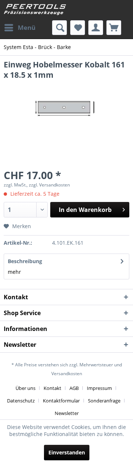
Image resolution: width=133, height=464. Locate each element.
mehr (14, 271)
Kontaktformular (61, 400)
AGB (74, 388)
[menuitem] (19, 27)
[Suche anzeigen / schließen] (59, 27)
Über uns (25, 388)
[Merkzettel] (77, 27)
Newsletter (67, 413)
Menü (26, 27)
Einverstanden (66, 452)
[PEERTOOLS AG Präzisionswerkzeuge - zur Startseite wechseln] (35, 10)
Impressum (99, 388)
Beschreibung (25, 261)
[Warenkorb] (113, 27)
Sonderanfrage (104, 400)
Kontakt (52, 388)
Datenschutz (21, 400)
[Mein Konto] (95, 27)
